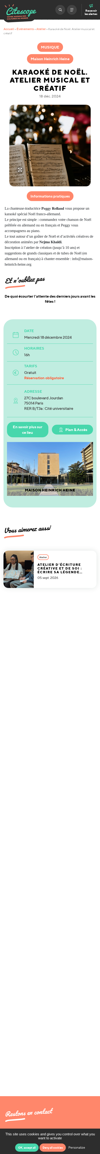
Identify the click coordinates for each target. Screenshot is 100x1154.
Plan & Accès (76, 429)
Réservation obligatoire (44, 377)
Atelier (41, 29)
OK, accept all (27, 1147)
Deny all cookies (53, 1147)
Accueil (8, 29)
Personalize (76, 1147)
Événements (25, 29)
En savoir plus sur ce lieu (27, 429)
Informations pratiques (50, 196)
